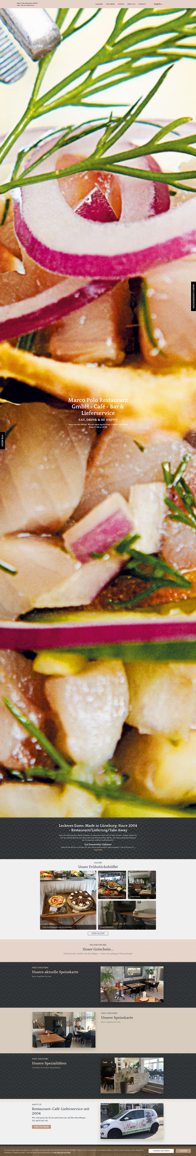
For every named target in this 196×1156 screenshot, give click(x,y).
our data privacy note (62, 1152)
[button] (158, 4)
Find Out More (41, 1127)
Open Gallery (98, 933)
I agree (183, 1151)
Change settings (161, 1151)
